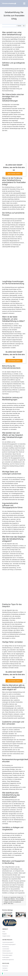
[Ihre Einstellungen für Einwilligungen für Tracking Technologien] (2, 973)
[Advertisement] (14, 147)
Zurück (19, 25)
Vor (24, 25)
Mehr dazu (10, 903)
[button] (3, 915)
